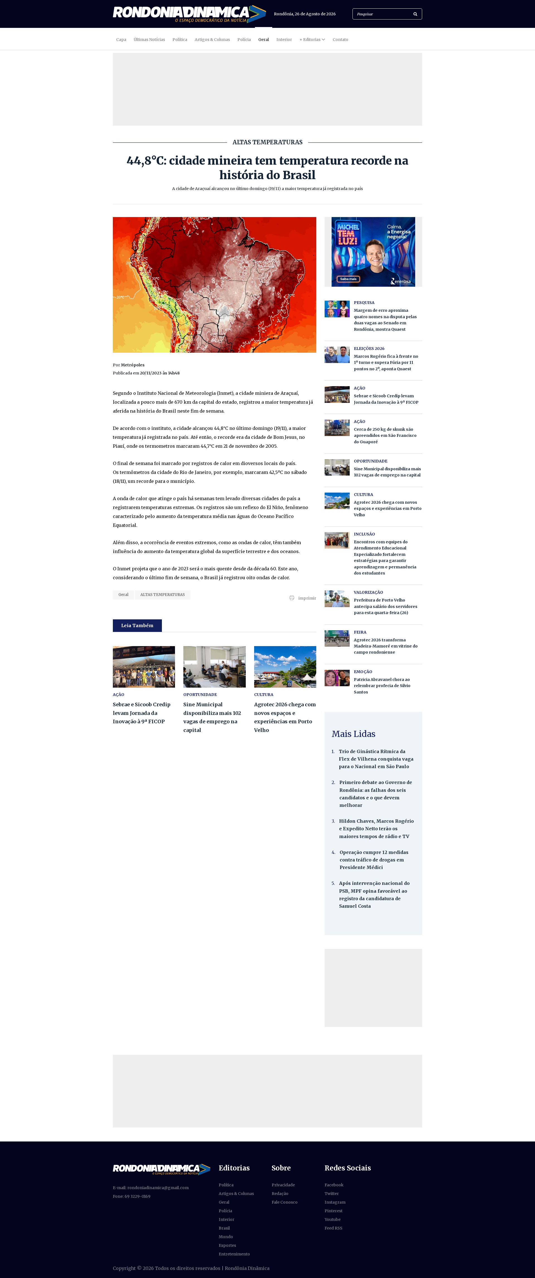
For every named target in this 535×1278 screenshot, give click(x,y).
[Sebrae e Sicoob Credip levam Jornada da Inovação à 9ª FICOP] (144, 667)
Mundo (226, 1236)
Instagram (335, 1202)
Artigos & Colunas (212, 39)
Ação (359, 421)
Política (179, 39)
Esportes (227, 1245)
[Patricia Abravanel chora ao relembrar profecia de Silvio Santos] (337, 678)
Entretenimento (234, 1254)
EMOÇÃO (363, 672)
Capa (121, 39)
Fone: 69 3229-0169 (131, 1196)
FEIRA (360, 632)
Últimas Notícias (149, 39)
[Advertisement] (373, 988)
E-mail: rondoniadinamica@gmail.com (151, 1187)
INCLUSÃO (364, 534)
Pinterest (333, 1210)
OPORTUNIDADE (200, 694)
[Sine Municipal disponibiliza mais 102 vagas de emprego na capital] (214, 667)
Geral (263, 39)
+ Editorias (310, 39)
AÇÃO (118, 694)
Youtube (333, 1219)
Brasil (224, 1228)
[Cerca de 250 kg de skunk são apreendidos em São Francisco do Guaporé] (337, 428)
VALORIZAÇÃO (368, 592)
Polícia (244, 39)
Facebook (334, 1184)
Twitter (332, 1193)
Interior (284, 39)
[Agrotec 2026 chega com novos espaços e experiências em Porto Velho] (285, 667)
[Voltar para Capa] (189, 14)
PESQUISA (364, 303)
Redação (280, 1193)
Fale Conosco (285, 1202)
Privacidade (283, 1184)
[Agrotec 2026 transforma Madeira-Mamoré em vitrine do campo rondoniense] (337, 638)
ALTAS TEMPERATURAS (162, 594)
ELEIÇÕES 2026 (369, 348)
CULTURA (263, 694)
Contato (340, 39)
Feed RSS (333, 1228)
